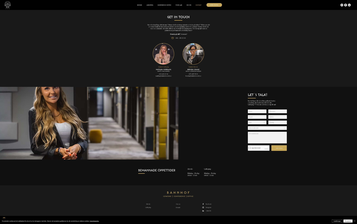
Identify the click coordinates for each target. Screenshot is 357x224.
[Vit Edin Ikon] (203, 211)
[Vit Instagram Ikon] (203, 207)
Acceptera (348, 221)
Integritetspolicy (94, 221)
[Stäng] (355, 221)
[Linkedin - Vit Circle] (349, 5)
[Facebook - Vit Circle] (345, 5)
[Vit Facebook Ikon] (203, 204)
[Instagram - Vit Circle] (341, 5)
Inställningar (337, 221)
